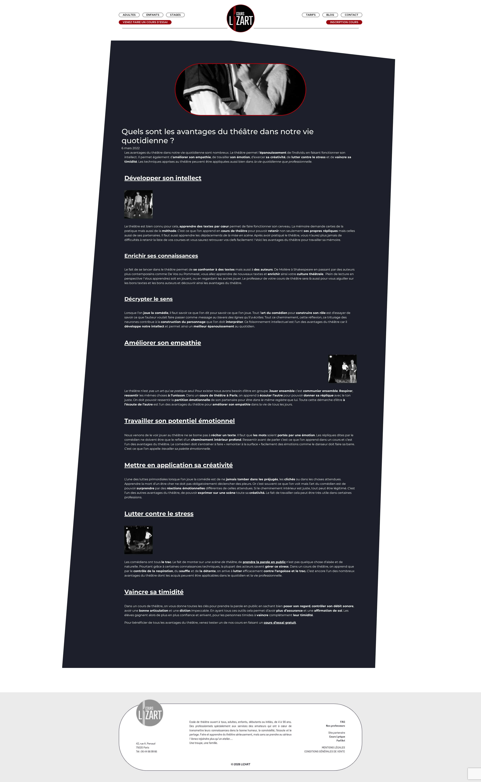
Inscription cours (344, 22)
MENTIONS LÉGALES (333, 747)
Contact (351, 14)
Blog (330, 14)
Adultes (129, 14)
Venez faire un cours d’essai (145, 22)
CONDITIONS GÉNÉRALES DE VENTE (324, 751)
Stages (175, 14)
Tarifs (311, 14)
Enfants (152, 14)
